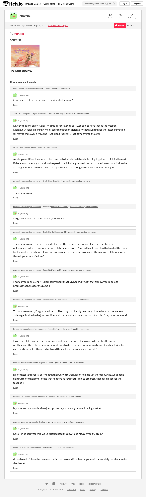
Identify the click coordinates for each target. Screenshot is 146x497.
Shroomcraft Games (59, 206)
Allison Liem (56, 181)
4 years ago (23, 94)
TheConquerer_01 (58, 232)
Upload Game (67, 3)
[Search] (114, 3)
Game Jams (49, 3)
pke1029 (55, 299)
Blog (81, 484)
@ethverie (19, 33)
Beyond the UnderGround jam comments (29, 329)
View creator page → (58, 25)
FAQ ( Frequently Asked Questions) (59, 447)
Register (137, 3)
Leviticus (51, 396)
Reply (15, 105)
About (63, 484)
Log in (124, 3)
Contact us (94, 484)
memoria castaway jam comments (27, 181)
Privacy (93, 489)
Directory (71, 489)
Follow (121, 25)
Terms (82, 489)
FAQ (73, 484)
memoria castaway (21, 70)
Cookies (104, 489)
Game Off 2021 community (24, 447)
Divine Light (56, 270)
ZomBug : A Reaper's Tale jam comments (29, 114)
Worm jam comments (22, 147)
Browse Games (33, 3)
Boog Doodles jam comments (25, 88)
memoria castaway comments (25, 363)
